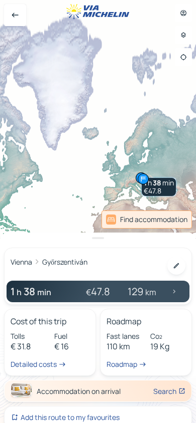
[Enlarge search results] (98, 238)
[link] (147, 219)
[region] (98, 211)
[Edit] (176, 266)
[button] (159, 187)
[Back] (15, 15)
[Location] (183, 57)
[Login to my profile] (183, 13)
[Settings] (183, 35)
